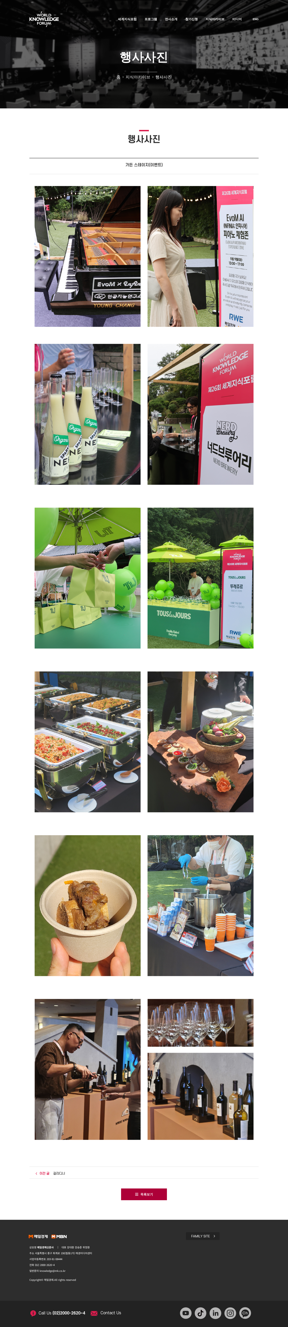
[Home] (44, 18)
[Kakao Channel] (246, 1313)
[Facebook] (201, 1313)
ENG (256, 19)
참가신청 (191, 19)
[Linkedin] (216, 1313)
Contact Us (111, 1313)
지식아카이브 (215, 19)
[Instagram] (231, 1313)
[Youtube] (186, 1313)
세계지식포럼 (127, 19)
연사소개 (171, 19)
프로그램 (151, 19)
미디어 (237, 19)
